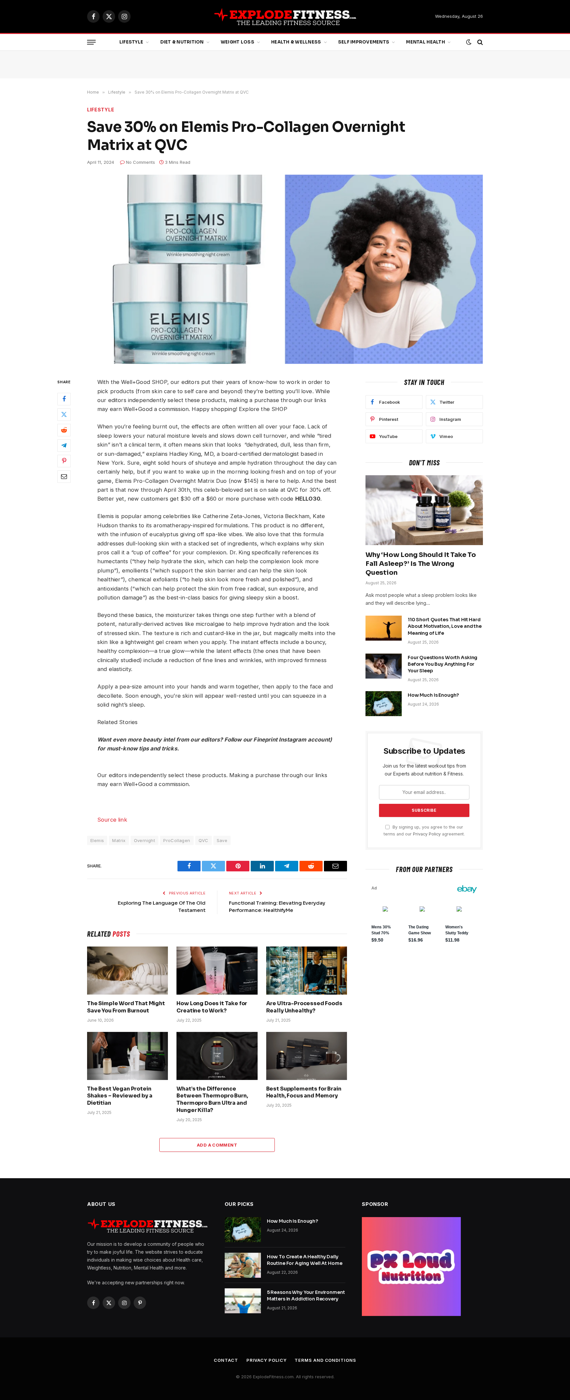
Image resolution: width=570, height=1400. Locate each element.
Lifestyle (131, 42)
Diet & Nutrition (182, 42)
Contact (226, 1360)
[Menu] (91, 42)
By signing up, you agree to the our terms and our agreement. (424, 830)
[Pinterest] (64, 461)
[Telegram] (64, 446)
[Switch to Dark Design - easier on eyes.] (468, 42)
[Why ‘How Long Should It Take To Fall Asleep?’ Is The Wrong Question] (424, 510)
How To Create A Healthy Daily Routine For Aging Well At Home (304, 1260)
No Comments (140, 162)
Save (222, 840)
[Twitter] (64, 415)
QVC (203, 840)
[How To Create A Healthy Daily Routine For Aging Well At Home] (243, 1265)
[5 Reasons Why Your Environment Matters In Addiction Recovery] (243, 1300)
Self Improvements (363, 42)
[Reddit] (64, 430)
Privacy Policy (427, 833)
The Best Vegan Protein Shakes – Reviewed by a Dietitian (119, 1096)
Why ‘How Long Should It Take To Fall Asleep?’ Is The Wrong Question (420, 564)
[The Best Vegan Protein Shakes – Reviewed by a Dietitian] (127, 1056)
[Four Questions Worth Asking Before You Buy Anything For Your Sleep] (383, 666)
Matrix (118, 840)
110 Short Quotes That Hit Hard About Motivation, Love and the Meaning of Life (445, 626)
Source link (112, 819)
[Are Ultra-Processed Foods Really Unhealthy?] (306, 971)
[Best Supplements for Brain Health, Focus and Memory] (306, 1056)
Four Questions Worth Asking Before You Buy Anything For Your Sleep (442, 664)
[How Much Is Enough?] (383, 703)
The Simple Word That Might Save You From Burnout (126, 1007)
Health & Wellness (296, 42)
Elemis (97, 840)
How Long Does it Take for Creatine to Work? (211, 1007)
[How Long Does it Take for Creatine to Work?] (216, 971)
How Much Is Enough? (433, 695)
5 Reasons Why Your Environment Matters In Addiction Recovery (306, 1295)
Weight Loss (237, 42)
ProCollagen (176, 840)
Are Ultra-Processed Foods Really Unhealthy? (304, 1007)
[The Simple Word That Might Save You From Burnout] (127, 971)
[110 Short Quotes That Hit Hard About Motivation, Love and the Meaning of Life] (383, 628)
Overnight (144, 840)
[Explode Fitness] (285, 16)
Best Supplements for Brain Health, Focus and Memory (303, 1092)
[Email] (64, 477)
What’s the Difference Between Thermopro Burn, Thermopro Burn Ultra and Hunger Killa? (212, 1099)
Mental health (425, 42)
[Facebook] (64, 399)
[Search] (479, 42)
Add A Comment (217, 1145)
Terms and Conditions (325, 1360)
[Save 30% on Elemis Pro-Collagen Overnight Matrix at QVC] (285, 269)
